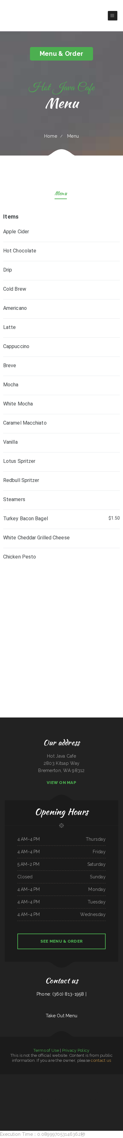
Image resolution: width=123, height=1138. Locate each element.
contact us (101, 1060)
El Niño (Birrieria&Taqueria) (55, 1099)
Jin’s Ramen (22, 1099)
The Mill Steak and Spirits (86, 1099)
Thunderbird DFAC (3, 1077)
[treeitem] (61, 557)
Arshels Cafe (16, 1099)
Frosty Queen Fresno (7, 1092)
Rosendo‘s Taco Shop (71, 1106)
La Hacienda (46, 1099)
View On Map (61, 782)
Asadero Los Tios (56, 1106)
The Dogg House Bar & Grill (106, 1099)
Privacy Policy (76, 1050)
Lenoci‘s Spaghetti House (107, 1092)
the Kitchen (32, 1077)
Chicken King (49, 1106)
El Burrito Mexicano (92, 1092)
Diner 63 (118, 1077)
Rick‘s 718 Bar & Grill (83, 1092)
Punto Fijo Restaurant (50, 1092)
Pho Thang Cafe (101, 1077)
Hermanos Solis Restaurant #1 (72, 1092)
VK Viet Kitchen (28, 1099)
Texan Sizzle (99, 1092)
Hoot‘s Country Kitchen (23, 1092)
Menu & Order (61, 53)
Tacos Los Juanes (9, 1099)
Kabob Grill (37, 1077)
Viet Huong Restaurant (117, 1092)
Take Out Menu (62, 1015)
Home (50, 136)
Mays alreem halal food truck (51, 1077)
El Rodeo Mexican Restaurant (34, 1092)
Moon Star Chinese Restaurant (75, 1099)
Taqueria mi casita (96, 1099)
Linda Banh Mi (14, 1092)
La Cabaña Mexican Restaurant (64, 1077)
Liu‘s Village (43, 1092)
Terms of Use (46, 1050)
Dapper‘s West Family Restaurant (21, 1077)
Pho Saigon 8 (94, 1077)
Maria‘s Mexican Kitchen (75, 1077)
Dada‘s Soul (58, 1092)
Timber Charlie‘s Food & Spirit (37, 1099)
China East (42, 1077)
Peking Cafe (3, 1099)
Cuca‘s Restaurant (63, 1106)
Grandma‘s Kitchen (11, 1077)
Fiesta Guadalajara (64, 1099)
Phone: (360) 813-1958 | (61, 994)
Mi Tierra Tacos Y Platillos (110, 1077)
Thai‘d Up (63, 1092)
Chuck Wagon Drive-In (117, 1099)
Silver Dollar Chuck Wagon (86, 1077)
